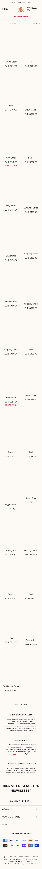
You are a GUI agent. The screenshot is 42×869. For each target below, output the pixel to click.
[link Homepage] (21, 9)
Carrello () (32, 9)
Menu (5, 9)
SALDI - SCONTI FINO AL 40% (21, 2)
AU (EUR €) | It (20, 801)
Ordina (36, 24)
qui (14, 754)
